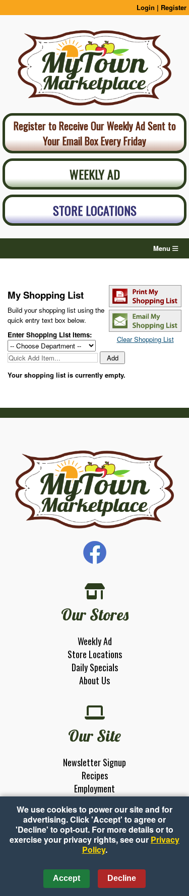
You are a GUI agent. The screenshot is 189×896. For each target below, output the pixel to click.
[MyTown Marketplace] (94, 490)
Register (173, 7)
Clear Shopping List (145, 339)
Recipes (95, 775)
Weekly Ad (95, 174)
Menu (162, 248)
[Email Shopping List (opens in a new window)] (145, 329)
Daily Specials (95, 667)
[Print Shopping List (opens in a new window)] (145, 304)
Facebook (94, 552)
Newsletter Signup (94, 762)
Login (146, 7)
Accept (66, 878)
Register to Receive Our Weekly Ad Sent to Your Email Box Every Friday (95, 133)
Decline (121, 878)
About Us (94, 680)
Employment (94, 788)
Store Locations (95, 210)
